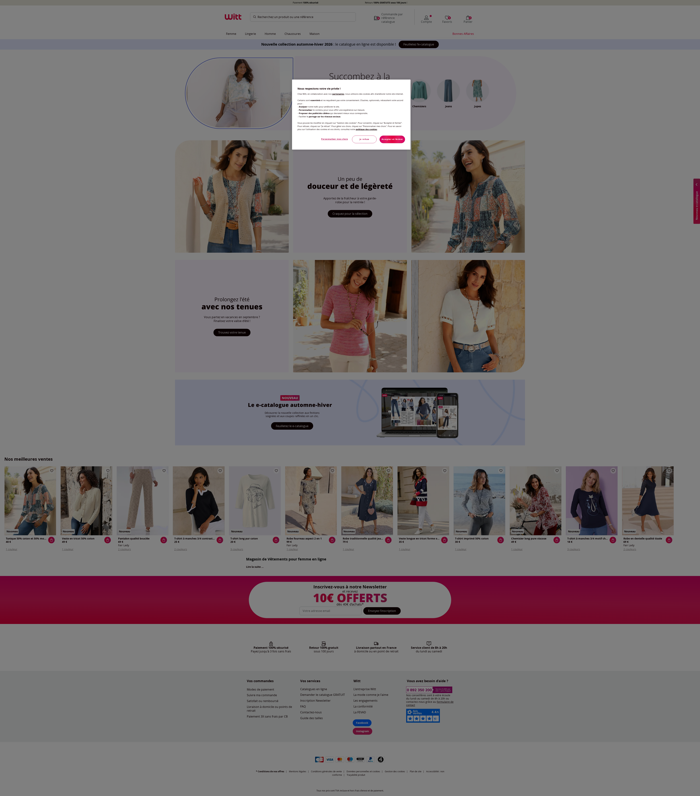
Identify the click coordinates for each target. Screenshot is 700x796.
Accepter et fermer (392, 139)
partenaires (338, 93)
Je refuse (364, 139)
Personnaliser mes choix (334, 139)
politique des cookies (366, 129)
